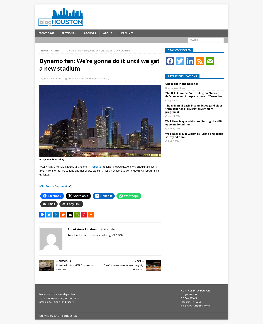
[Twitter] (180, 60)
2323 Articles (108, 229)
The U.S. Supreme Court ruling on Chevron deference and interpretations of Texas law (193, 94)
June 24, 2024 (174, 116)
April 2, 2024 (173, 141)
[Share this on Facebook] (42, 214)
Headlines (126, 33)
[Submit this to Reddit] (63, 214)
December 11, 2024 (177, 87)
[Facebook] (170, 60)
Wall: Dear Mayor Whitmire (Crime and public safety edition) (194, 135)
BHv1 (91, 78)
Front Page (46, 33)
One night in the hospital (181, 83)
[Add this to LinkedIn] (56, 214)
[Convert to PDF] (84, 214)
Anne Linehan (75, 78)
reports (96, 166)
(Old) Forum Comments (54, 186)
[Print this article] (77, 214)
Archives (90, 33)
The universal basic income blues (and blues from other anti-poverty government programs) (194, 109)
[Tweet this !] (49, 214)
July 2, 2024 (173, 100)
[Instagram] (190, 60)
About (107, 33)
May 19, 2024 (174, 128)
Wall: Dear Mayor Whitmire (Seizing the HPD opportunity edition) (193, 123)
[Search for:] (206, 40)
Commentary (102, 78)
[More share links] (91, 214)
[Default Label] (200, 60)
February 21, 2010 (53, 78)
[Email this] (70, 214)
